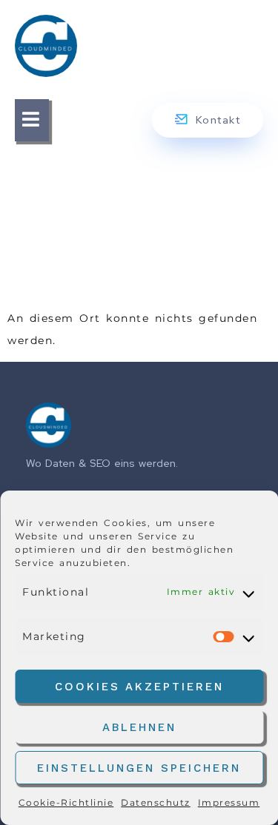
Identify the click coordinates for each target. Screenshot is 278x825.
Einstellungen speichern (139, 768)
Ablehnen (139, 727)
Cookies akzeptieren (139, 686)
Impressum (229, 802)
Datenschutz (156, 802)
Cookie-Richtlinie (66, 802)
